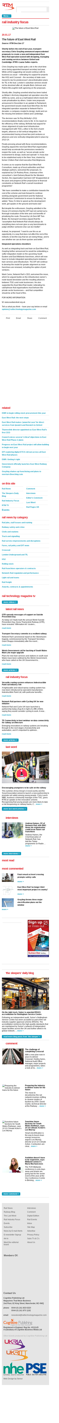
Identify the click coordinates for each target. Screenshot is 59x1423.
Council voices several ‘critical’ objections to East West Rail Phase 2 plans (24, 438)
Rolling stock (8, 564)
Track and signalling (11, 536)
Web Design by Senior (13, 1379)
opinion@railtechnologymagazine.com (19, 309)
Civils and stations (10, 532)
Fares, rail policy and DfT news (15, 545)
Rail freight (7, 582)
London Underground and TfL (15, 555)
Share (29, 318)
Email (18, 318)
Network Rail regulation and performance (20, 573)
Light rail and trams (10, 578)
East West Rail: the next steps (15, 418)
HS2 (4, 559)
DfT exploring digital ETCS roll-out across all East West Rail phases (24, 453)
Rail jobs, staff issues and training (17, 522)
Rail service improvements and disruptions (21, 541)
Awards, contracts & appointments (17, 587)
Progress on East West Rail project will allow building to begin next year (25, 446)
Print (8, 318)
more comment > (11, 1194)
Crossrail (6, 550)
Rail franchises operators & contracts (19, 568)
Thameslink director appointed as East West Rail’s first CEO (24, 431)
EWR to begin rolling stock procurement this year (24, 413)
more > (39, 804)
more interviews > (11, 853)
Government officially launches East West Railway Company (24, 465)
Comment (42, 318)
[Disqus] (25, 363)
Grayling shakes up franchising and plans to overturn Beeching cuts (21, 472)
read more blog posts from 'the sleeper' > (21, 1037)
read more (6, 628)
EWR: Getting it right (11, 459)
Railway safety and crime (13, 527)
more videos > (9, 602)
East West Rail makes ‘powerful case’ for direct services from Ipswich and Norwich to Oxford (23, 423)
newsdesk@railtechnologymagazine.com (29, 1315)
